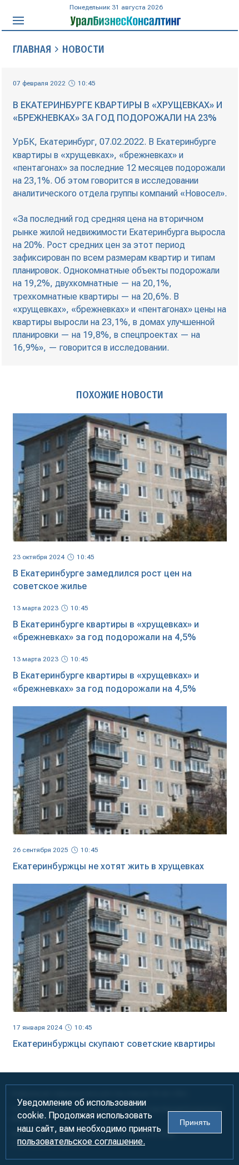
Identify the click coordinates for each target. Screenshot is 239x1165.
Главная (32, 49)
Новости (83, 49)
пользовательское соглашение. (81, 1141)
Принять (195, 1122)
